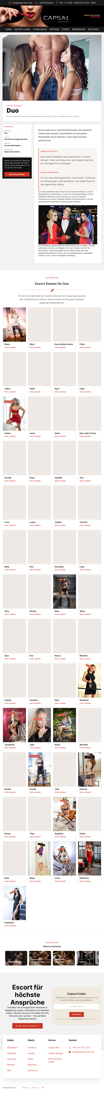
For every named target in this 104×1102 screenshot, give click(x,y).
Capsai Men (54, 1047)
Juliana (58, 522)
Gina (6, 611)
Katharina (9, 922)
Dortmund (32, 1070)
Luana (32, 522)
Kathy (82, 833)
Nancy (58, 655)
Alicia (82, 611)
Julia (57, 789)
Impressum (25, 1087)
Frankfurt (32, 1047)
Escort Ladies (22, 29)
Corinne (83, 522)
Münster (11, 1065)
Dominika (59, 567)
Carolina (34, 700)
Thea (32, 833)
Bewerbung (78, 29)
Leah (82, 567)
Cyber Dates (40, 29)
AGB (43, 1087)
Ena (31, 655)
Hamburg (11, 1053)
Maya (32, 878)
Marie (7, 344)
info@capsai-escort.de (22, 3)
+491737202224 (46, 3)
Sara (6, 655)
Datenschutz (35, 1087)
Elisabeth (84, 700)
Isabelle (58, 478)
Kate (6, 878)
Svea (32, 478)
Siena (57, 433)
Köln (9, 1070)
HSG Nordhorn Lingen (55, 1060)
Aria (81, 478)
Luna (6, 522)
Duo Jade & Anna (88, 433)
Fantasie (54, 29)
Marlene (84, 655)
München (32, 1065)
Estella (33, 789)
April (57, 388)
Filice (82, 344)
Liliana (7, 433)
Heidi (32, 388)
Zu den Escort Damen (26, 1026)
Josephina (9, 744)
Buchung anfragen (17, 174)
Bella (6, 567)
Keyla (57, 744)
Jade (32, 744)
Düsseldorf (12, 1047)
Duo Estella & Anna (64, 344)
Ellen (57, 700)
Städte (66, 29)
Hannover (11, 1059)
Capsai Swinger (55, 1053)
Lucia (57, 878)
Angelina (59, 833)
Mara (32, 344)
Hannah (83, 789)
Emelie (7, 789)
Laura (32, 433)
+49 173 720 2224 (81, 1047)
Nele (57, 611)
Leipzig (31, 1053)
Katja (82, 388)
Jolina (7, 388)
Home (9, 29)
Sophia (7, 700)
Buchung (93, 29)
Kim (31, 567)
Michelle (84, 744)
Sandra (33, 611)
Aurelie (7, 478)
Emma (7, 833)
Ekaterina (84, 878)
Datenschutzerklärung (77, 1019)
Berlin (30, 1059)
